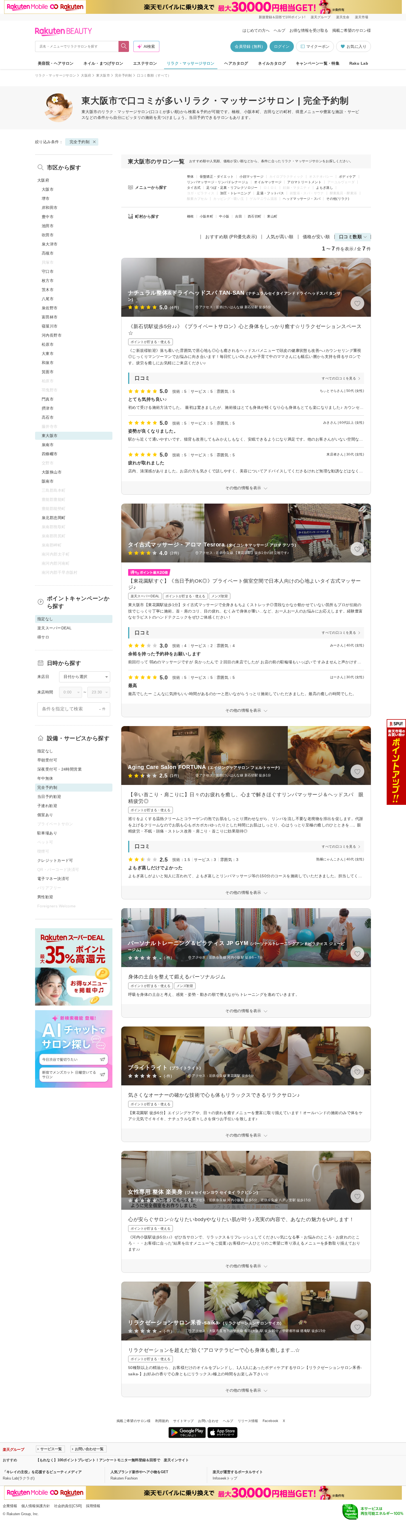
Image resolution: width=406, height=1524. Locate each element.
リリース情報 (248, 1421)
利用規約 (162, 1421)
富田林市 (50, 317)
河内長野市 (52, 335)
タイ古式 (194, 188)
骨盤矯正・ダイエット (217, 177)
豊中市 (48, 216)
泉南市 (48, 444)
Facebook (270, 1421)
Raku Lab (358, 63)
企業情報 (10, 1506)
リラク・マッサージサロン (191, 63)
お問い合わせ (208, 1421)
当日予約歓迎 (49, 796)
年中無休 (45, 778)
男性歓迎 (45, 897)
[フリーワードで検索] (123, 46)
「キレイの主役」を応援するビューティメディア (42, 1472)
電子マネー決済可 (53, 878)
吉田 (238, 216)
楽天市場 (361, 17)
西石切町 (254, 216)
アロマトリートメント (304, 182)
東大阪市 (103, 75)
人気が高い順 (280, 236)
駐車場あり (47, 833)
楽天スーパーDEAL (54, 628)
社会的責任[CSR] (68, 1506)
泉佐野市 (50, 308)
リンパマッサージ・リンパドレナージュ (217, 182)
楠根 (190, 216)
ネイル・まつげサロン (103, 63)
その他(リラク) (337, 199)
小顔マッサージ (251, 177)
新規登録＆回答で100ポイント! (282, 17)
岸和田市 (50, 207)
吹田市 (48, 235)
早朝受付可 (47, 760)
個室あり (45, 815)
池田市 (48, 226)
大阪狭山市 (52, 472)
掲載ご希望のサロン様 (351, 30)
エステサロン (145, 63)
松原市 (48, 344)
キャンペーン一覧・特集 (318, 63)
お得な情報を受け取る (308, 30)
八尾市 (48, 299)
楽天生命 (342, 17)
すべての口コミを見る (339, 378)
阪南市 (48, 481)
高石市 (48, 417)
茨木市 (48, 289)
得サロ (43, 637)
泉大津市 (50, 244)
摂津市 (48, 408)
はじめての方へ (256, 30)
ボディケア (347, 177)
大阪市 (48, 189)
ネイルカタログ (272, 63)
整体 (190, 177)
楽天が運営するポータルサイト (238, 1472)
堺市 (46, 198)
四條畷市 (50, 454)
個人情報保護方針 (35, 1506)
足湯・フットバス (270, 193)
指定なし (45, 751)
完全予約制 (123, 75)
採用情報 (93, 1506)
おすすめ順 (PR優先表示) (231, 236)
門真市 (48, 399)
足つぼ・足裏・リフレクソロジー (231, 188)
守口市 (48, 271)
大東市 (48, 353)
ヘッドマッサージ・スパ (301, 199)
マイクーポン (317, 46)
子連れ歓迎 (47, 805)
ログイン (281, 46)
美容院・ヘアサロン (56, 63)
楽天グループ (321, 17)
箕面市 (48, 372)
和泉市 (48, 362)
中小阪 (224, 216)
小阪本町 (206, 216)
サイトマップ (183, 1421)
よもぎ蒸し (324, 188)
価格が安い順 (316, 236)
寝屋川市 (50, 326)
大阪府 (86, 75)
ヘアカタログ (236, 63)
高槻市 (48, 253)
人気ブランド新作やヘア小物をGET (139, 1472)
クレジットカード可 (55, 860)
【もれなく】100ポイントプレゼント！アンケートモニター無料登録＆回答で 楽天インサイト (112, 1460)
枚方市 (48, 280)
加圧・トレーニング (235, 193)
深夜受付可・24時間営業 (59, 769)
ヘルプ (279, 30)
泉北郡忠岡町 (54, 517)
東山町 (272, 216)
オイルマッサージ (267, 182)
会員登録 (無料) (249, 46)
